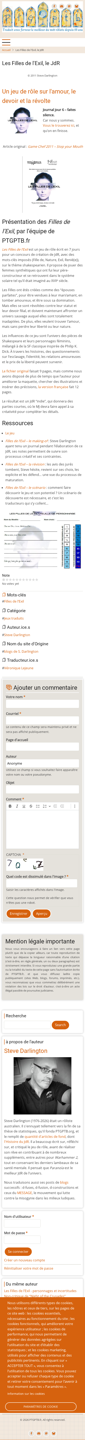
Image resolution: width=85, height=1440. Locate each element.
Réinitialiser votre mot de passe (28, 1268)
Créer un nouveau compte (24, 1260)
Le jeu (9, 433)
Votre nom (14, 697)
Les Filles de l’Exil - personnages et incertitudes (40, 1291)
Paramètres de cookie (41, 1406)
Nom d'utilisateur (17, 1216)
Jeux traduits (14, 618)
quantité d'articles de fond (45, 1136)
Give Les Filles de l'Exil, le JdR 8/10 (30, 579)
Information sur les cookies (26, 1394)
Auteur (11, 756)
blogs (64, 1182)
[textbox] (42, 829)
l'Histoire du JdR (16, 1141)
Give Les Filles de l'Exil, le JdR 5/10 (20, 579)
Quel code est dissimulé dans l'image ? (36, 876)
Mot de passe (14, 1233)
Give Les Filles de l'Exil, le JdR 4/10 (17, 579)
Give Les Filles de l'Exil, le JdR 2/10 (10, 579)
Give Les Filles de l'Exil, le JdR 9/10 (33, 579)
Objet (10, 782)
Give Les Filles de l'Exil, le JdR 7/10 (26, 579)
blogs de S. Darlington (21, 651)
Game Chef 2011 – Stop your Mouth (55, 146)
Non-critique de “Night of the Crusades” (35, 1296)
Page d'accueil (17, 740)
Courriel (12, 713)
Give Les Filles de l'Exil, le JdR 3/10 (13, 579)
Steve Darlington (17, 635)
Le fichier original (15, 371)
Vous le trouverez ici (58, 125)
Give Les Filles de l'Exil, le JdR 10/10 (36, 579)
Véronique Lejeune (18, 668)
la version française (53, 387)
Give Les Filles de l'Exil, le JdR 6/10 (23, 579)
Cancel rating (3, 579)
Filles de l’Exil (14, 601)
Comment (13, 799)
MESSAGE (24, 1193)
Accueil (6, 50)
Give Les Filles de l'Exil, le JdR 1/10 (7, 579)
